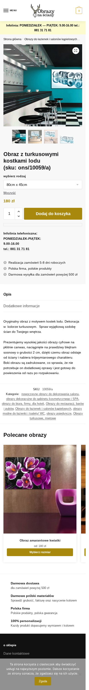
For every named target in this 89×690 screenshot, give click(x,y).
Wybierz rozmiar (40, 552)
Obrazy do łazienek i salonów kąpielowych (50, 39)
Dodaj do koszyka (53, 213)
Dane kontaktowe (16, 653)
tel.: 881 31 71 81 (16, 249)
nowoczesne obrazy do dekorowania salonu (50, 394)
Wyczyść (9, 193)
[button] (75, 50)
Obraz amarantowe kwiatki (40, 540)
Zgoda (43, 681)
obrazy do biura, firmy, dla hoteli (23, 403)
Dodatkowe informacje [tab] (21, 306)
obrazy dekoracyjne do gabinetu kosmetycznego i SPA (42, 399)
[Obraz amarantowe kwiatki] (39, 489)
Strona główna (12, 39)
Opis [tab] (7, 294)
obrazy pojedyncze (59, 413)
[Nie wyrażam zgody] (80, 674)
